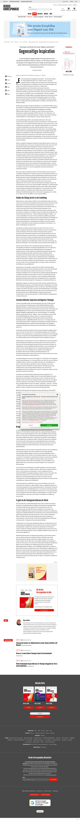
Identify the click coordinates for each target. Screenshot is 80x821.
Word (8, 80)
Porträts (70, 4)
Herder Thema (48, 17)
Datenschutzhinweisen (51, 775)
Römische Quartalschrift (50, 741)
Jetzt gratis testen (44, 610)
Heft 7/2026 (25, 640)
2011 (21, 42)
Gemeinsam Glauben (56, 739)
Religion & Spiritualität (26, 1)
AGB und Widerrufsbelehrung (29, 791)
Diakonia (42, 741)
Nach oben (40, 811)
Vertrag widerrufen (34, 794)
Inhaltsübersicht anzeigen (68, 74)
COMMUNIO (72, 738)
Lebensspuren (64, 739)
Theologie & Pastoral (14, 1)
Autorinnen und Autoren (63, 4)
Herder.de (5, 1)
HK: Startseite (6, 42)
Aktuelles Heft (22, 17)
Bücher (46, 14)
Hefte (34, 14)
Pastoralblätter (29, 739)
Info (76, 1)
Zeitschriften (65, 1)
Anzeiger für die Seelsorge (38, 739)
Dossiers (40, 14)
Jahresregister (58, 17)
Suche (30, 7)
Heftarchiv (30, 17)
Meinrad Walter (38, 70)
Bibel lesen (70, 739)
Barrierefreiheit (47, 791)
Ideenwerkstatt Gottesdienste (19, 739)
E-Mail (23, 777)
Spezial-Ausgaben (39, 17)
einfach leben (58, 738)
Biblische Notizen (36, 741)
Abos (51, 14)
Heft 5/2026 (25, 660)
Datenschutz (40, 791)
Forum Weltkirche (47, 739)
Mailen (8, 94)
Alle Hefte (40, 713)
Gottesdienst (10, 739)
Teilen (8, 87)
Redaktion (75, 4)
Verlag (71, 1)
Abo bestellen (40, 716)
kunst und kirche (28, 741)
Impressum (55, 791)
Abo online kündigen (53, 744)
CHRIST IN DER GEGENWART (48, 738)
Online (30, 14)
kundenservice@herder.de (43, 744)
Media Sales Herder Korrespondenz (16, 738)
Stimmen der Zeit (65, 738)
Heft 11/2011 (25, 42)
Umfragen (43, 735)
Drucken (9, 83)
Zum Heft (28, 707)
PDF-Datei (9, 76)
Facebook (44, 747)
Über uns (55, 4)
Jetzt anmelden (53, 779)
